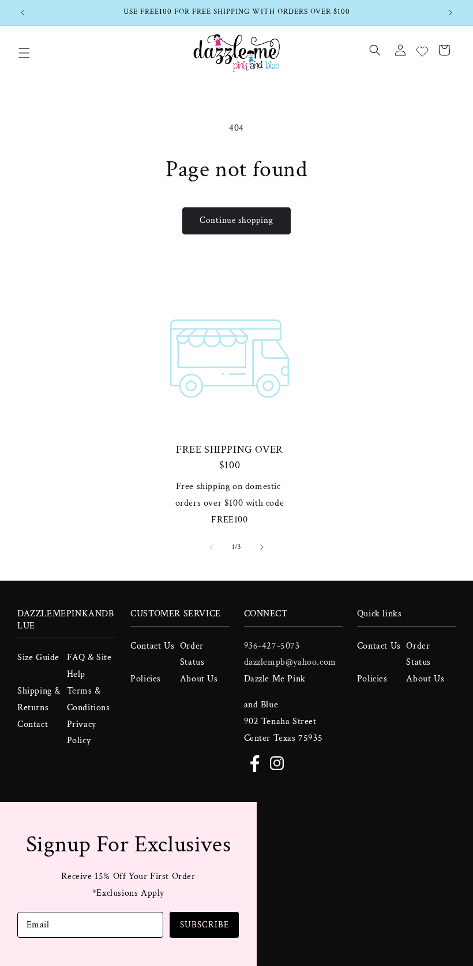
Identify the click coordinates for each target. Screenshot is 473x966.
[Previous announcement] (22, 12)
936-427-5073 (272, 646)
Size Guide (38, 657)
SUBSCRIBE (204, 924)
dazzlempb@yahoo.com (290, 662)
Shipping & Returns (39, 699)
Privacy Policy (81, 732)
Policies (145, 679)
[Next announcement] (450, 12)
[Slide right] (262, 547)
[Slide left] (211, 547)
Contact (32, 724)
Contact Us (152, 646)
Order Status (192, 654)
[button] (24, 53)
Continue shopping (236, 220)
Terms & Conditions (88, 699)
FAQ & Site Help (89, 665)
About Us (199, 679)
